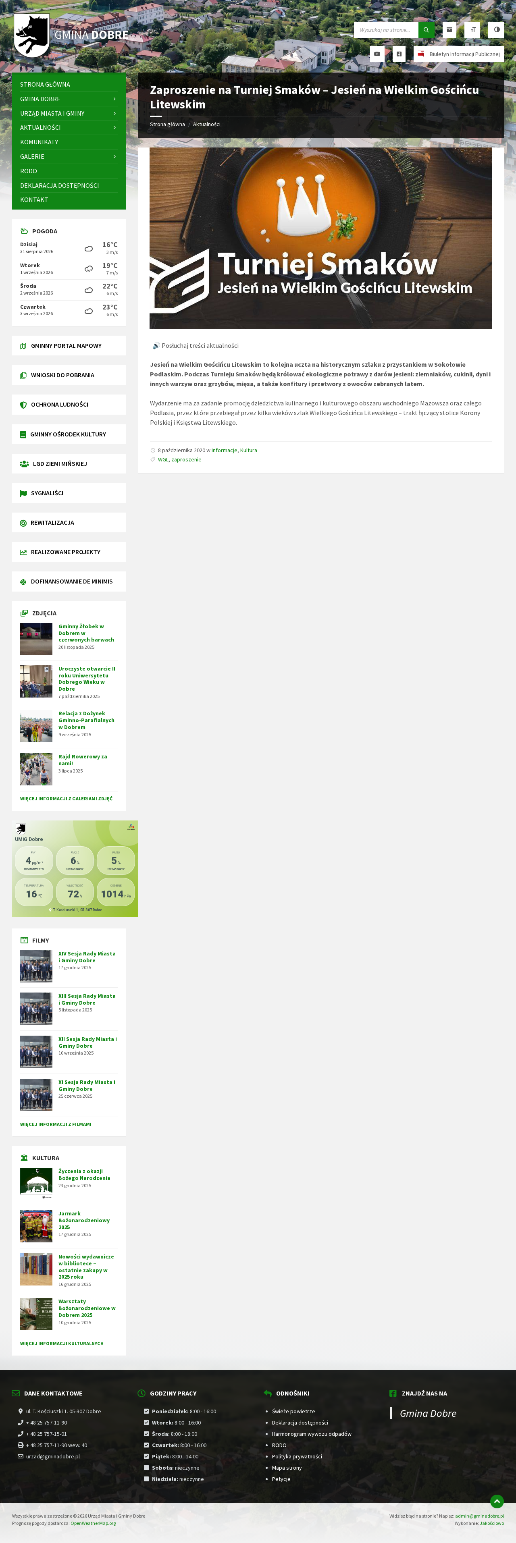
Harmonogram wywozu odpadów (312, 1433)
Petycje (281, 1479)
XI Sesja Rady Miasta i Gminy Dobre (86, 1085)
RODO (279, 1445)
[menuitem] (69, 84)
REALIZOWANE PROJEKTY (65, 552)
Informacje (224, 450)
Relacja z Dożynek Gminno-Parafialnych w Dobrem (86, 720)
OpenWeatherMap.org (93, 1523)
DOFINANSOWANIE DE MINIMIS (72, 581)
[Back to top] (497, 1501)
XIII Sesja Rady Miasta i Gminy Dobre (87, 999)
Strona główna (167, 124)
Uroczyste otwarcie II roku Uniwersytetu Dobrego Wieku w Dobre (86, 678)
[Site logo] (72, 57)
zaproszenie (186, 459)
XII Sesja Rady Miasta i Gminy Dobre (87, 1042)
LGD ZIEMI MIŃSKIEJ (60, 463)
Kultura (248, 450)
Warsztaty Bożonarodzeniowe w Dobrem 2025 (87, 1308)
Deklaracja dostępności (300, 1422)
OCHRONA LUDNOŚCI (59, 404)
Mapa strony (287, 1467)
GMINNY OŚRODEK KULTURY (68, 434)
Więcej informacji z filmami (56, 1124)
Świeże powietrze (293, 1411)
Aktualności (207, 124)
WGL (163, 459)
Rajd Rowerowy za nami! (82, 760)
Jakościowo (492, 1523)
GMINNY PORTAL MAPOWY (66, 345)
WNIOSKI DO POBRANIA (62, 375)
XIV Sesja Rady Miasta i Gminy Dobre (87, 957)
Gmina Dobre (428, 1413)
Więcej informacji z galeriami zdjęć (66, 798)
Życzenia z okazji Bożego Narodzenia (84, 1174)
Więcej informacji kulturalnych (62, 1343)
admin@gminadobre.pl (479, 1516)
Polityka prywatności (297, 1456)
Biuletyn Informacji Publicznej (465, 54)
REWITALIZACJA (52, 522)
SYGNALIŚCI (47, 493)
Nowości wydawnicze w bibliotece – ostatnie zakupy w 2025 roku (86, 1266)
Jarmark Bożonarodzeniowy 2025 (84, 1220)
